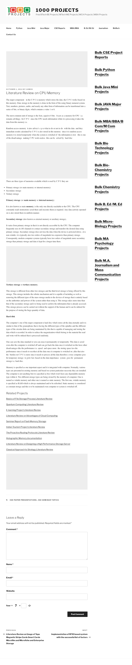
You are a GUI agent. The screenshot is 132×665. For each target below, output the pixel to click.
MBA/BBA (74, 28)
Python (19, 28)
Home (8, 28)
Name (9, 564)
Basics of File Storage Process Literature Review (29, 399)
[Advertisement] (47, 69)
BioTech (116, 28)
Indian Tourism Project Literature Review (25, 427)
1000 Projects (57, 10)
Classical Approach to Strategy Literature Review (29, 449)
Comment (12, 529)
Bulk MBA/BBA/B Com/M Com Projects (109, 126)
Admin (29, 89)
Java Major (44, 28)
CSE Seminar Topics (48, 500)
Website (10, 591)
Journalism (103, 28)
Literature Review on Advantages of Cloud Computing (32, 415)
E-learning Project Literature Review (23, 410)
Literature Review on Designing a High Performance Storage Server (38, 444)
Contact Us (11, 34)
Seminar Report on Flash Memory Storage (26, 421)
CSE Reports (59, 28)
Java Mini (31, 28)
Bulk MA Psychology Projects (104, 243)
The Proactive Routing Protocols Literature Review (30, 432)
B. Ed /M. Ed (89, 28)
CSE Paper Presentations (23, 500)
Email (9, 577)
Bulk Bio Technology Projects (104, 148)
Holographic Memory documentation (24, 438)
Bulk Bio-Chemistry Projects (103, 169)
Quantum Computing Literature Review (25, 404)
